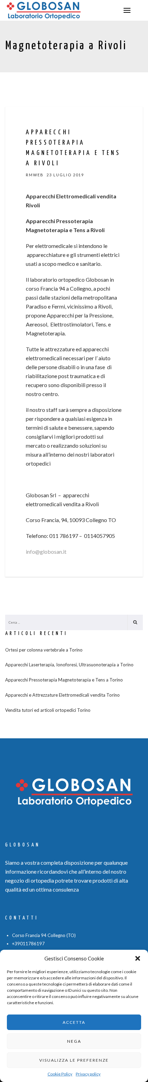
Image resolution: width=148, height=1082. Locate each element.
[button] (137, 958)
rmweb (35, 175)
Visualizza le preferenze (74, 1060)
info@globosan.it (46, 551)
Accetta (74, 1022)
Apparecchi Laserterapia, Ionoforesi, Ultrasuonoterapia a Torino (69, 664)
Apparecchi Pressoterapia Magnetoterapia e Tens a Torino (64, 680)
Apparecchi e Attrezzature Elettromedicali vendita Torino (62, 695)
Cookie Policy (59, 1073)
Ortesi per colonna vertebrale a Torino (44, 650)
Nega (74, 1041)
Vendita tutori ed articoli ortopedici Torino (48, 710)
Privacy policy (88, 1073)
